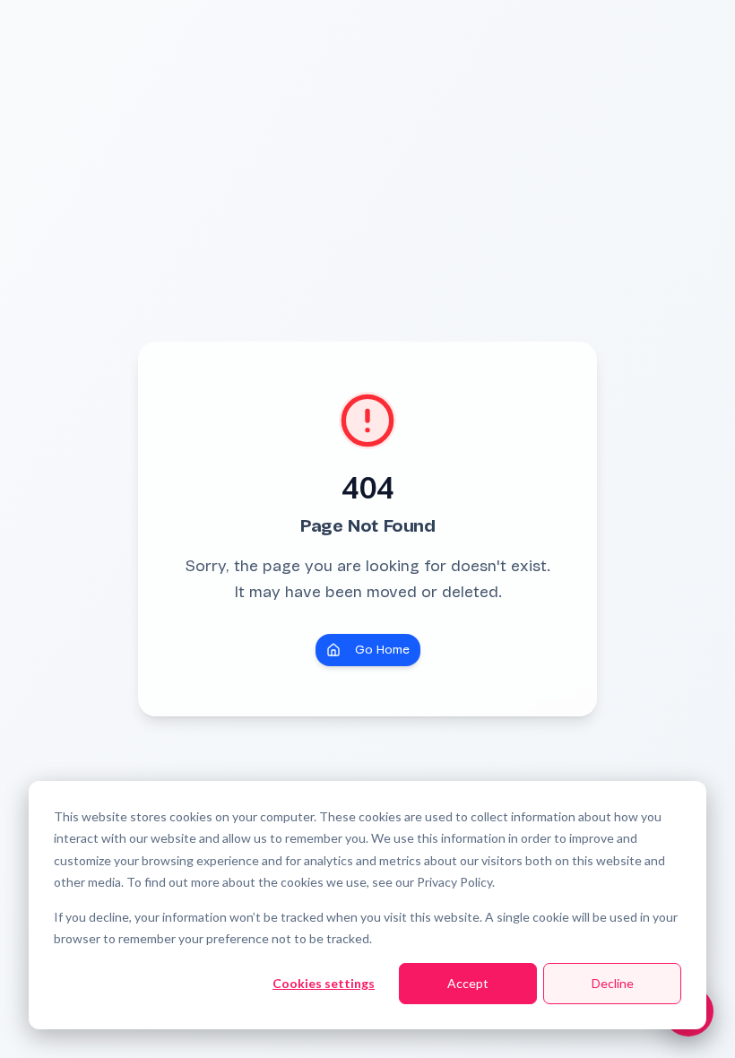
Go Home (382, 649)
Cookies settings (323, 983)
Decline (613, 983)
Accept (468, 983)
